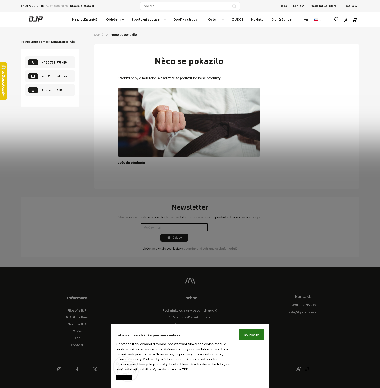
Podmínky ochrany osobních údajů (190, 310)
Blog (284, 6)
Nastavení (124, 377)
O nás (77, 331)
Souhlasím (251, 335)
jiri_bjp (95, 369)
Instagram (59, 369)
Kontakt (298, 6)
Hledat (234, 6)
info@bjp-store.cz (302, 312)
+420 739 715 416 (303, 305)
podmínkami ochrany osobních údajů (210, 249)
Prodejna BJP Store (323, 6)
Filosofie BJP (350, 6)
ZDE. (185, 369)
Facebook (77, 369)
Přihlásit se (174, 238)
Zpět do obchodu (131, 162)
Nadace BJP (77, 324)
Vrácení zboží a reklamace (189, 317)
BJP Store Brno (77, 317)
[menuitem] (89, 20)
